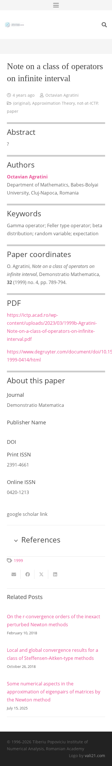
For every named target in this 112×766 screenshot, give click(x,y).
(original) (21, 103)
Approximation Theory (53, 103)
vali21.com (95, 755)
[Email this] (14, 574)
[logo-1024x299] (14, 25)
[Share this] (27, 574)
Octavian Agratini (62, 95)
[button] (56, 5)
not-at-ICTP (87, 103)
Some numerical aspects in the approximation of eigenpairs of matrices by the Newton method (53, 692)
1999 (18, 560)
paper (12, 111)
